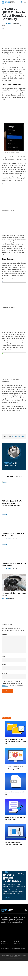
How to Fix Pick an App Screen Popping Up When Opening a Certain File (15, 741)
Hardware (21, 436)
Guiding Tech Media (18, 917)
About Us (3, 941)
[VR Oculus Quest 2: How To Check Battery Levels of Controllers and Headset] (14, 490)
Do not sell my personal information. (14, 958)
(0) (20, 25)
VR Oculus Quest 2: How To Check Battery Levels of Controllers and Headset (12, 503)
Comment (5, 634)
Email (4, 665)
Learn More (6, 897)
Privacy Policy (18, 943)
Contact (16, 941)
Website (4, 673)
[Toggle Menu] (25, 2)
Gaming (14, 436)
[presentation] (15, 729)
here (20, 922)
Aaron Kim (5, 598)
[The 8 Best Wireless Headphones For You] (14, 582)
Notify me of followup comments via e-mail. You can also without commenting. (13, 684)
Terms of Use (5, 943)
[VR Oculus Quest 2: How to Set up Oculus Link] (14, 522)
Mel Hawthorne (6, 23)
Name (4, 656)
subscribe (5, 686)
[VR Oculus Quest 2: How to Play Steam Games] (14, 552)
